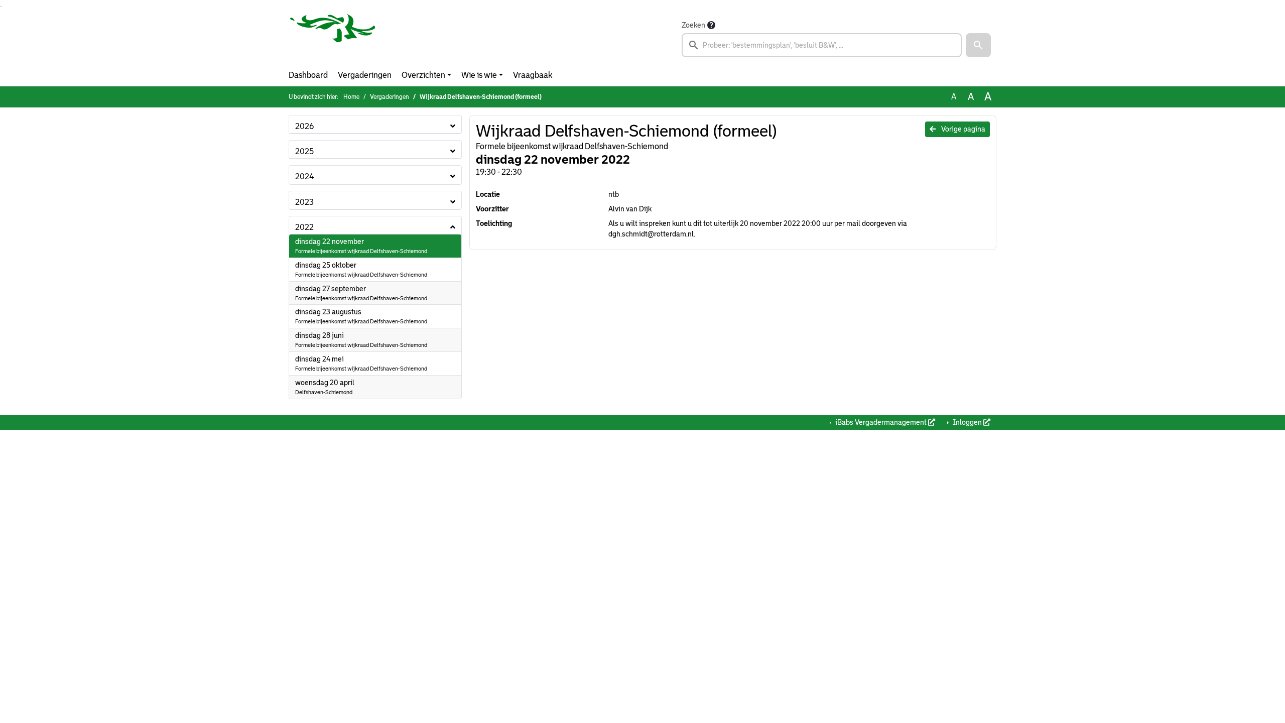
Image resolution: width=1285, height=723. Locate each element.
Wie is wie (479, 75)
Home (351, 96)
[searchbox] (822, 45)
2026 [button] (304, 126)
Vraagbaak (532, 75)
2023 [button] (304, 202)
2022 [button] (304, 227)
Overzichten (423, 75)
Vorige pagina (962, 129)
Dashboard (308, 75)
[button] (978, 45)
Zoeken (693, 25)
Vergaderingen (365, 75)
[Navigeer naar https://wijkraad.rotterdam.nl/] (333, 38)
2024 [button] (304, 176)
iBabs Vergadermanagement (881, 422)
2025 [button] (304, 151)
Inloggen (967, 422)
